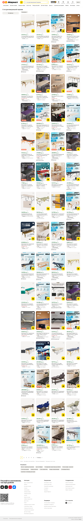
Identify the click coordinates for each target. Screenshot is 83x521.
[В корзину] (33, 31)
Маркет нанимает (69, 489)
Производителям (69, 486)
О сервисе (46, 488)
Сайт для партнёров (48, 508)
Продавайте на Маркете (49, 504)
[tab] (5, 5)
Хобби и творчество (28, 499)
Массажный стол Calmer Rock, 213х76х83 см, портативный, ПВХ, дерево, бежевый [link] (27, 97)
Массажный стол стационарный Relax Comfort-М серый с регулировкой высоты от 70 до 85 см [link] (27, 244)
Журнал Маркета (47, 491)
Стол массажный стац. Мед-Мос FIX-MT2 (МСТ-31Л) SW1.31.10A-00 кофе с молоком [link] (43, 37)
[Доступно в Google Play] (6, 488)
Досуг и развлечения (28, 482)
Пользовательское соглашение (15, 518)
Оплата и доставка (47, 484)
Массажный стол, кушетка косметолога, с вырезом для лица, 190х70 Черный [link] (27, 185)
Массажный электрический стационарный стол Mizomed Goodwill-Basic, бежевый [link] (42, 447)
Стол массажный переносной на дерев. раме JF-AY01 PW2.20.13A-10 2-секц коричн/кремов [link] (73, 447)
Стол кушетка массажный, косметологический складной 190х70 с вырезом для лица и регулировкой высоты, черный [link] (58, 334)
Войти (78, 2)
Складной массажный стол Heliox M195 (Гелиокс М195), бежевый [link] (27, 214)
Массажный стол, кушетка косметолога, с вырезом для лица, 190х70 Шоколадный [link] (72, 155)
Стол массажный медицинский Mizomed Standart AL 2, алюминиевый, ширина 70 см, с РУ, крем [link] (73, 126)
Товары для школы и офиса (29, 504)
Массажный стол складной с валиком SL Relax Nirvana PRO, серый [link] (27, 364)
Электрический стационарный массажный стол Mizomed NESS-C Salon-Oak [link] (27, 392)
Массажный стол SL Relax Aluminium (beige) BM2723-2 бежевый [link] (57, 364)
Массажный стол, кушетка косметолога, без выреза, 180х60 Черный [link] (72, 244)
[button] (24, 12)
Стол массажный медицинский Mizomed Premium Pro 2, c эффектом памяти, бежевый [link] (58, 155)
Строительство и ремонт (29, 509)
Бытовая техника (27, 486)
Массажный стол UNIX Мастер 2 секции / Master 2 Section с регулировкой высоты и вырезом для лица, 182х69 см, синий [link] (43, 334)
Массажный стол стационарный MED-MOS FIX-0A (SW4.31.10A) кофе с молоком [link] (58, 421)
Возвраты (46, 489)
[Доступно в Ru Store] (14, 488)
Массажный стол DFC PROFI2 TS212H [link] (57, 97)
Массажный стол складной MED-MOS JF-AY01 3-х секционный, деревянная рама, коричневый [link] (27, 421)
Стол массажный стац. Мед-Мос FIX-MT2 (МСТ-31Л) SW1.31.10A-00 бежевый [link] (27, 37)
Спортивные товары (28, 506)
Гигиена (25, 488)
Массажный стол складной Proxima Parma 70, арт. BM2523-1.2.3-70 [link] (43, 67)
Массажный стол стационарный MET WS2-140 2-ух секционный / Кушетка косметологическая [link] (58, 214)
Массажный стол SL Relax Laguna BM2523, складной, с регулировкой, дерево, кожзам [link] (43, 364)
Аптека (25, 495)
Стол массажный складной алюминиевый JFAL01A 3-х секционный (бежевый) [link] (42, 214)
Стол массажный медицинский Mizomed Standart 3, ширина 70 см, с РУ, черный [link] (27, 274)
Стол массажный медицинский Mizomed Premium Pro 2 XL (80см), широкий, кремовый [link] (73, 214)
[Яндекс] (80, 519)
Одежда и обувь (27, 491)
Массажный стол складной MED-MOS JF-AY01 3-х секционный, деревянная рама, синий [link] (73, 364)
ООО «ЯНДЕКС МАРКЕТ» (77, 517)
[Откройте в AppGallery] (10, 488)
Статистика (5, 518)
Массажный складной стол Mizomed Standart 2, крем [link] (57, 37)
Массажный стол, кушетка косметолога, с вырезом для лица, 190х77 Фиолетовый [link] (72, 304)
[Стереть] (47, 2)
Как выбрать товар (48, 482)
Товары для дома (27, 493)
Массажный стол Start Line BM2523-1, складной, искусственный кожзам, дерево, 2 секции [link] (42, 185)
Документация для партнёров (50, 506)
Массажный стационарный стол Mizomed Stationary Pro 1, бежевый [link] (43, 274)
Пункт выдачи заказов (70, 488)
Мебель (25, 484)
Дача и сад (26, 500)
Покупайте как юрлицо (48, 486)
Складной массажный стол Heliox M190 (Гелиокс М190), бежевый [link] (72, 97)
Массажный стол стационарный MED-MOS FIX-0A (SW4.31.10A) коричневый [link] (58, 392)
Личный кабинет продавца (49, 502)
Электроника (26, 489)
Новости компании (69, 482)
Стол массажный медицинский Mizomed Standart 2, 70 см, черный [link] (73, 67)
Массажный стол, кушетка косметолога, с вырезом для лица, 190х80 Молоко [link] (42, 97)
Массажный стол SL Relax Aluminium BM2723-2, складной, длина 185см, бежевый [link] (58, 126)
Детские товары (27, 511)
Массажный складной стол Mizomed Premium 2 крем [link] (57, 244)
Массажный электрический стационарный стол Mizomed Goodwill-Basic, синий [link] (57, 274)
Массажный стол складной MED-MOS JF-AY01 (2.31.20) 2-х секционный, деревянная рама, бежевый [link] (73, 274)
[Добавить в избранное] (33, 16)
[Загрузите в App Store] (2, 488)
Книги (25, 502)
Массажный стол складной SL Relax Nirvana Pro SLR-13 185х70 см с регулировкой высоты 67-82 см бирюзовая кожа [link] (27, 304)
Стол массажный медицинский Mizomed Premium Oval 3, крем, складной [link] (27, 67)
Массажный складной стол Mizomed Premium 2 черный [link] (72, 334)
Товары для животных (28, 508)
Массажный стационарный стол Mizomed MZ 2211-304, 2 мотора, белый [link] (43, 126)
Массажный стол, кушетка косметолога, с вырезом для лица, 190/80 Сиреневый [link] (27, 126)
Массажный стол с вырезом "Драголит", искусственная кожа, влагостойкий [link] (57, 66)
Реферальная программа (70, 484)
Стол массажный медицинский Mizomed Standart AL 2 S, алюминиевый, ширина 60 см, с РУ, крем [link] (43, 304)
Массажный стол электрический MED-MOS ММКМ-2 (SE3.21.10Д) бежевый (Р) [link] (73, 421)
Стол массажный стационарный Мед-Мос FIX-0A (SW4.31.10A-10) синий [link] (43, 421)
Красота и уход (27, 497)
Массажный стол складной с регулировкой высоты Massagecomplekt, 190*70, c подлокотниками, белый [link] (57, 185)
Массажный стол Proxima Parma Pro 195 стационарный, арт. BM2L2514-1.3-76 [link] (43, 155)
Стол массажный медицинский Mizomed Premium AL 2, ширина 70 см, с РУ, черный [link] (73, 185)
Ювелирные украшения (29, 513)
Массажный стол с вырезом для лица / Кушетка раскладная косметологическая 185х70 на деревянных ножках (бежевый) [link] (27, 334)
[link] (27, 467)
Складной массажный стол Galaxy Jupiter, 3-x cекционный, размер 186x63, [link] (27, 155)
